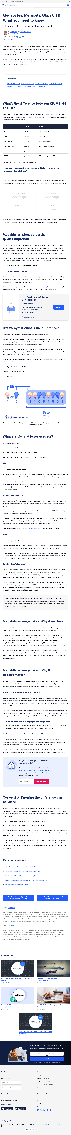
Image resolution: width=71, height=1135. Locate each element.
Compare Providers (6, 1075)
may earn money (7, 1)
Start (58, 307)
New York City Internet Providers (45, 1084)
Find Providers (41, 781)
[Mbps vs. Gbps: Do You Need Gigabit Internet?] (53, 968)
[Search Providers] (19, 1082)
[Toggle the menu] (68, 5)
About (38, 1097)
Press (38, 1106)
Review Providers (5, 1078)
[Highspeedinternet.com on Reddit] (47, 1110)
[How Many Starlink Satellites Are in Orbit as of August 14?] (35, 1022)
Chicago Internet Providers (43, 1078)
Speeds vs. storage (27, 83)
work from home (43, 770)
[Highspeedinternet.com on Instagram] (44, 1110)
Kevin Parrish (13, 31)
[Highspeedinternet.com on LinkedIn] (50, 1110)
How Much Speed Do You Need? (9, 1100)
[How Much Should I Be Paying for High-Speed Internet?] (53, 995)
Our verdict (41, 86)
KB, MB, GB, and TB (13, 83)
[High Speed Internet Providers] (9, 5)
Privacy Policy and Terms (54, 1124)
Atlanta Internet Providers (43, 1090)
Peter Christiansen (25, 31)
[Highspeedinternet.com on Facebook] (38, 1110)
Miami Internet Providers (43, 1087)
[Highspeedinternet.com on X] (41, 1110)
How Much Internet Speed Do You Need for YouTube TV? (19, 898)
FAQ (4, 39)
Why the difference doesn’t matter (24, 86)
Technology (9, 39)
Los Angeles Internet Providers (44, 1075)
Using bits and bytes (41, 83)
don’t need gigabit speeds (45, 287)
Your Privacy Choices (9, 1126)
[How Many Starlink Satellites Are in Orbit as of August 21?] (17, 968)
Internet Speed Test (6, 1097)
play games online (29, 770)
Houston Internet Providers (43, 1081)
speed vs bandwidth (35, 528)
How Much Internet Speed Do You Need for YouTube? (52, 898)
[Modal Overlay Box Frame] (35, 1053)
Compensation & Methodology (39, 1124)
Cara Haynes (18, 34)
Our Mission (40, 1100)
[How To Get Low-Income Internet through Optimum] (17, 995)
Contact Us (39, 1103)
